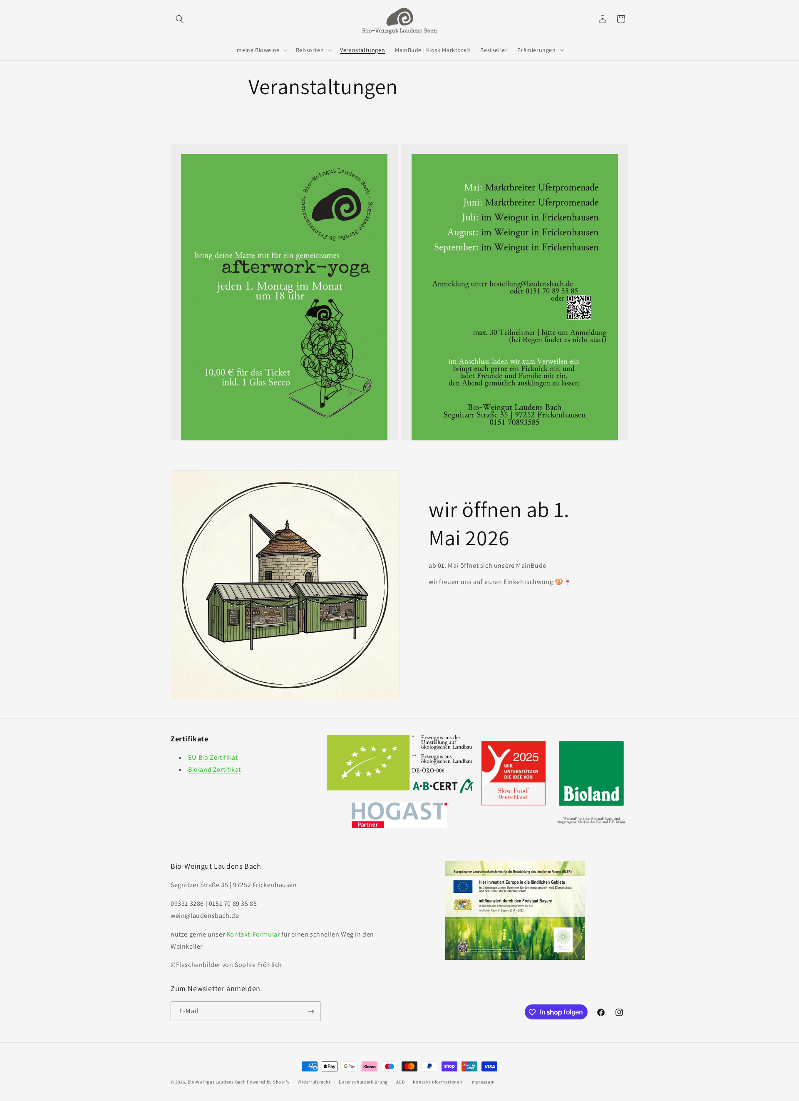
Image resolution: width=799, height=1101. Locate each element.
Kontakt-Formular (253, 934)
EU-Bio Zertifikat (213, 757)
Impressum (482, 1081)
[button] (180, 19)
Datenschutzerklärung (363, 1081)
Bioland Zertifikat (214, 769)
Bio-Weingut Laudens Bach (217, 1082)
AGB (400, 1081)
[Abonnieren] (311, 1011)
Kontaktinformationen (437, 1081)
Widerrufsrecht (314, 1081)
